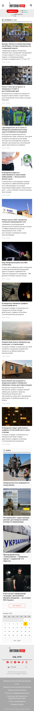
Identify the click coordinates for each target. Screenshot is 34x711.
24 (5, 635)
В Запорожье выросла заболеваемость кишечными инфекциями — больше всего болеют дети (14, 176)
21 (21, 631)
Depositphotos (26, 709)
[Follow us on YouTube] (19, 662)
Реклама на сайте (17, 704)
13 (17, 627)
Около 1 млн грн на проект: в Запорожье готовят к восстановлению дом (13, 89)
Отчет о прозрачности (17, 701)
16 (29, 627)
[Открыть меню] (3, 5)
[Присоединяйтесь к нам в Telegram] (15, 662)
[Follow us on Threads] (26, 662)
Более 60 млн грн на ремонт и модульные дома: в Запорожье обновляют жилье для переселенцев (17, 383)
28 (21, 635)
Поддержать (12, 11)
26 (13, 635)
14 (21, 627)
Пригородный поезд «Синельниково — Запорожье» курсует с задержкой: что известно (15, 558)
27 (17, 635)
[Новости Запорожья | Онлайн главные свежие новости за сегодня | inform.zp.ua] (17, 6)
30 (29, 635)
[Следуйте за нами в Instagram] (11, 662)
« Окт (15, 640)
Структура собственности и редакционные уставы (17, 697)
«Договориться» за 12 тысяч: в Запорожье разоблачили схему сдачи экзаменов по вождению (14, 130)
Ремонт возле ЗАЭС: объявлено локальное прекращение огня (14, 221)
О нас (17, 684)
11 (9, 627)
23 (29, 631)
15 (25, 627)
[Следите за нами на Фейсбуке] (7, 662)
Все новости (17, 606)
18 (9, 631)
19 (13, 631)
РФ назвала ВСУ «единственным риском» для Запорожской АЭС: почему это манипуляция (16, 520)
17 (5, 631)
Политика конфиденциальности (17, 693)
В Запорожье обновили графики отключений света (15, 304)
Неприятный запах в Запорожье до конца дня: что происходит (16, 343)
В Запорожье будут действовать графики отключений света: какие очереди (16, 430)
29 (25, 635)
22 (25, 631)
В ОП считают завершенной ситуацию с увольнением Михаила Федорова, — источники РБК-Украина (17, 597)
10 (5, 627)
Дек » (19, 640)
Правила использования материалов (17, 681)
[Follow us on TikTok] (23, 662)
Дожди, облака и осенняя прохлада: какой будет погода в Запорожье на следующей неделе (16, 46)
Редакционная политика (17, 690)
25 (9, 635)
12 (13, 627)
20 (17, 631)
